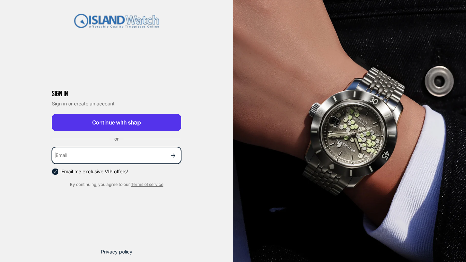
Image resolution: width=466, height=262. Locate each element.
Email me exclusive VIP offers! (94, 171)
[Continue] (173, 155)
